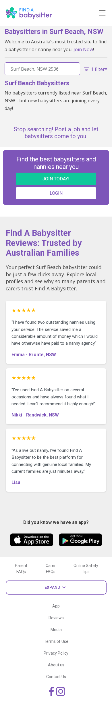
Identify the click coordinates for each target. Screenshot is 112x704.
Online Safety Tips (86, 568)
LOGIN (56, 193)
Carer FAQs (51, 568)
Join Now (83, 49)
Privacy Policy (56, 653)
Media (56, 629)
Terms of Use (56, 641)
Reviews (56, 618)
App (56, 606)
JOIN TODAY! (56, 179)
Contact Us (56, 676)
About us (56, 665)
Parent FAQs (21, 568)
